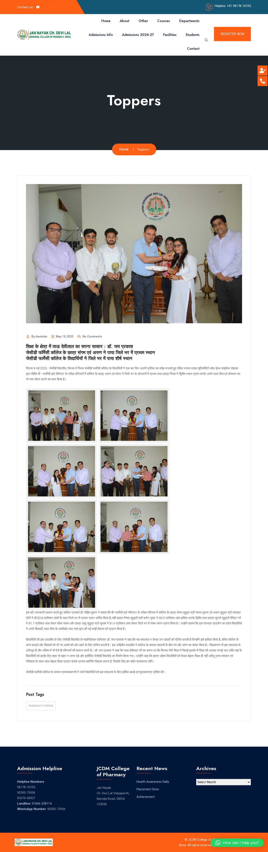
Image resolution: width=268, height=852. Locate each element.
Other (143, 20)
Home (106, 20)
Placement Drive (148, 789)
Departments (189, 20)
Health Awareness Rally (153, 782)
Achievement (146, 797)
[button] (237, 843)
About (124, 20)
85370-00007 (26, 798)
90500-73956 (26, 792)
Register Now (232, 34)
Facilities (170, 34)
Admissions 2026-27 (138, 34)
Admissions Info (101, 34)
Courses (163, 20)
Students (193, 34)
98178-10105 (26, 787)
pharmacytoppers (40, 705)
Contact (193, 48)
